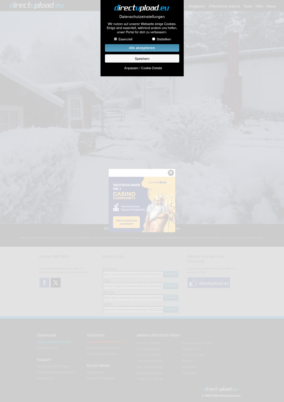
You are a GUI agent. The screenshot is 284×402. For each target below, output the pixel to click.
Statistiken (164, 39)
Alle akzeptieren (142, 48)
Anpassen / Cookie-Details (143, 67)
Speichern (142, 58)
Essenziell (125, 39)
